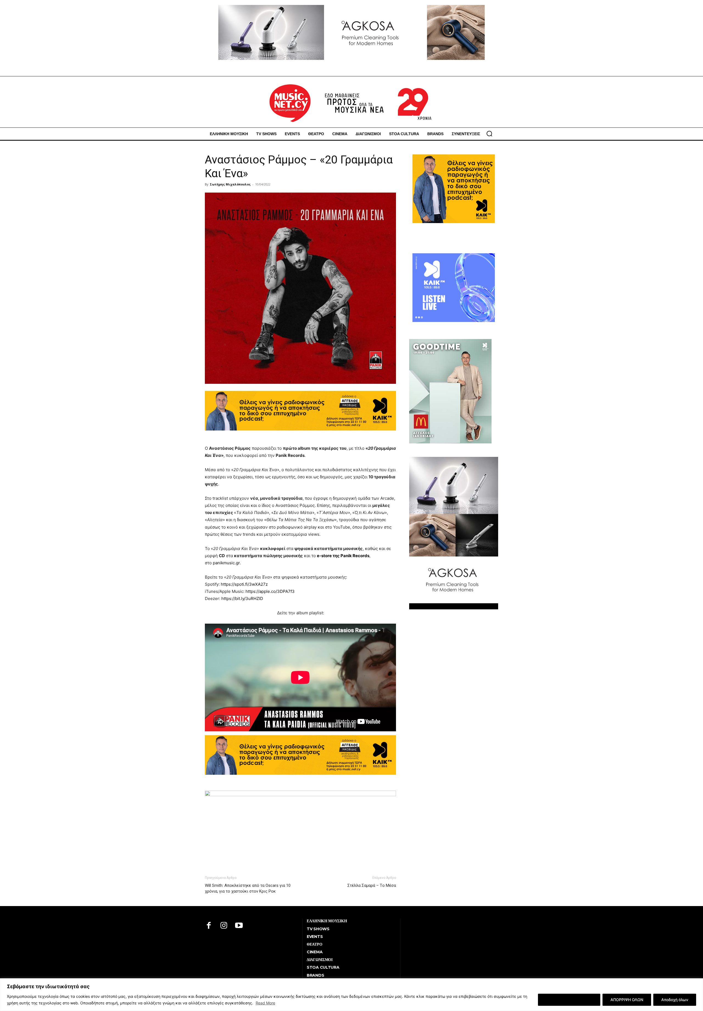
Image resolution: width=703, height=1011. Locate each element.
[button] (489, 133)
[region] (351, 994)
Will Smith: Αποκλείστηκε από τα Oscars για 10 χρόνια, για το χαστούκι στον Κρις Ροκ (248, 888)
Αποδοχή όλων (674, 999)
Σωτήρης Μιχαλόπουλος (230, 184)
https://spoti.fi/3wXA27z (244, 584)
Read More (265, 1003)
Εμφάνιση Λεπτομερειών (569, 999)
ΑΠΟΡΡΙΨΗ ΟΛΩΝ (626, 999)
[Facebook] (209, 926)
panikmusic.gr (226, 562)
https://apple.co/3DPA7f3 (270, 591)
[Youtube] (239, 926)
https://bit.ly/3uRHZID (242, 598)
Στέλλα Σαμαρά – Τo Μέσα (371, 885)
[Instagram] (224, 926)
